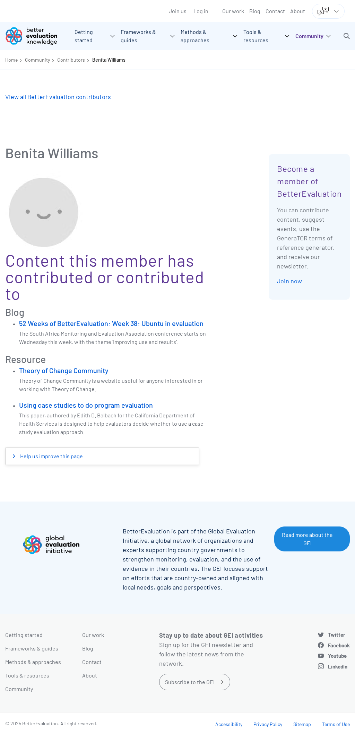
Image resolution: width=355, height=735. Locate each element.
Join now (289, 281)
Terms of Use (336, 724)
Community (37, 60)
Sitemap (302, 724)
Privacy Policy (267, 724)
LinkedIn (337, 666)
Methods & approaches (33, 661)
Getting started (24, 634)
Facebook (339, 645)
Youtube (337, 656)
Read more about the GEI (307, 538)
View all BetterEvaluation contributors (58, 96)
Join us (178, 11)
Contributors (71, 60)
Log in (200, 11)
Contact (275, 11)
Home (11, 60)
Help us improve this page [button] (51, 456)
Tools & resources (27, 675)
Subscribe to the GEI (190, 682)
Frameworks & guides (31, 648)
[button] (347, 36)
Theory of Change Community (64, 370)
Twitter (336, 634)
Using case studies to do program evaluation (86, 405)
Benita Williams (108, 60)
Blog (254, 11)
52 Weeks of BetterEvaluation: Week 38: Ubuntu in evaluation (111, 323)
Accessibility (228, 724)
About (297, 11)
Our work (233, 11)
